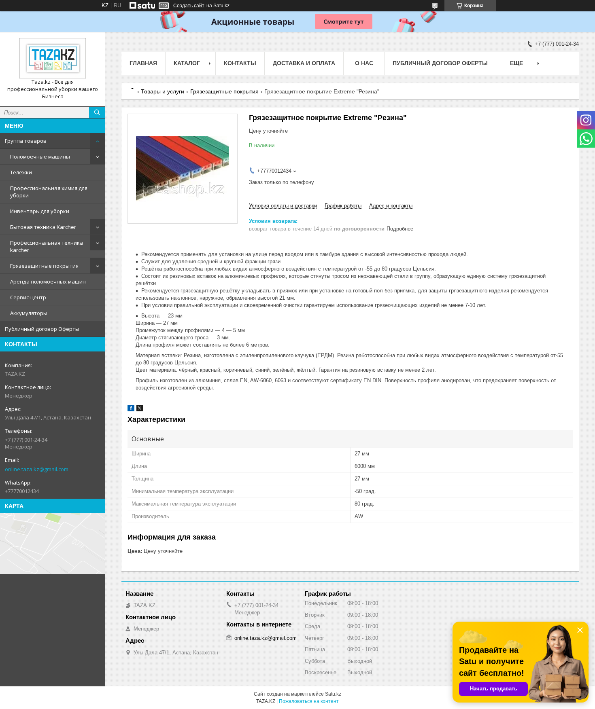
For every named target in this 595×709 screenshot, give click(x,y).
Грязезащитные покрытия (44, 265)
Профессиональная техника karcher (46, 246)
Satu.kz (333, 694)
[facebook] (131, 409)
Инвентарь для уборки (39, 211)
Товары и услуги (162, 91)
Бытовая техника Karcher (43, 227)
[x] (139, 409)
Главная (143, 63)
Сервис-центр (28, 297)
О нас (364, 63)
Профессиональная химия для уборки (48, 191)
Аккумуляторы (28, 313)
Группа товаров (26, 140)
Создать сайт (188, 5)
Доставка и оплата (304, 63)
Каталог (187, 63)
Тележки (21, 172)
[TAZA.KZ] (52, 58)
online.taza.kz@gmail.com (36, 469)
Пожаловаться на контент (309, 701)
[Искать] (97, 112)
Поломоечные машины (40, 156)
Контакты (240, 63)
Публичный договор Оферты (42, 328)
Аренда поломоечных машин (48, 281)
